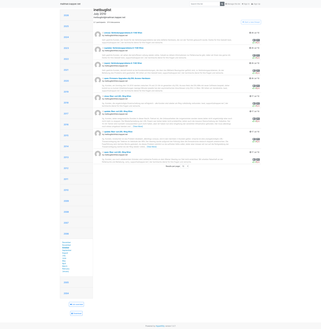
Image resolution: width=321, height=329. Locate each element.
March (64, 266)
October (65, 248)
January (65, 271)
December (66, 242)
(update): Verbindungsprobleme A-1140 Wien (124, 48)
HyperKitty (160, 326)
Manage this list (233, 4)
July (64, 255)
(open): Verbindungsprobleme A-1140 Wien (123, 63)
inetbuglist (102, 10)
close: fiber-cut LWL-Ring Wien (117, 96)
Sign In (246, 4)
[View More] (138, 126)
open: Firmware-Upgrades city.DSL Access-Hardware (127, 78)
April (64, 263)
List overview (77, 304)
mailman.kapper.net (70, 4)
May (64, 261)
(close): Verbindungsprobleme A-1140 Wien (123, 33)
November (66, 245)
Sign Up (256, 4)
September (66, 250)
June (64, 258)
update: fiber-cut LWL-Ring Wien (118, 111)
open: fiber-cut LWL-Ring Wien (117, 152)
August (65, 253)
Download (77, 313)
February (65, 269)
